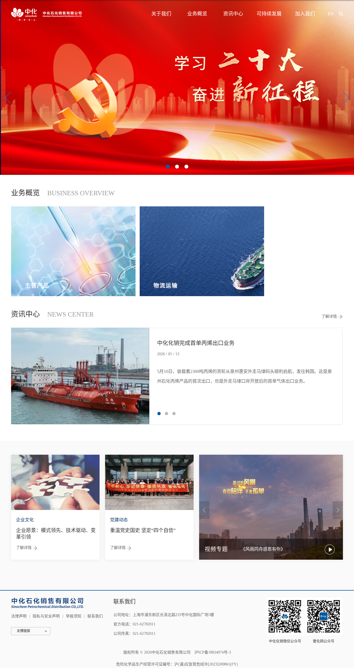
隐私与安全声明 (46, 616)
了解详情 (329, 316)
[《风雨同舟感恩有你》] (271, 507)
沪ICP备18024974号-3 (212, 652)
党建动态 (119, 519)
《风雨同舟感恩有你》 (263, 549)
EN (331, 13)
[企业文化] (55, 482)
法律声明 (19, 616)
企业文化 (25, 519)
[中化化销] (47, 14)
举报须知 (73, 616)
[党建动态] (149, 482)
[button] (168, 167)
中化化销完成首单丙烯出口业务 (196, 343)
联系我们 (95, 616)
